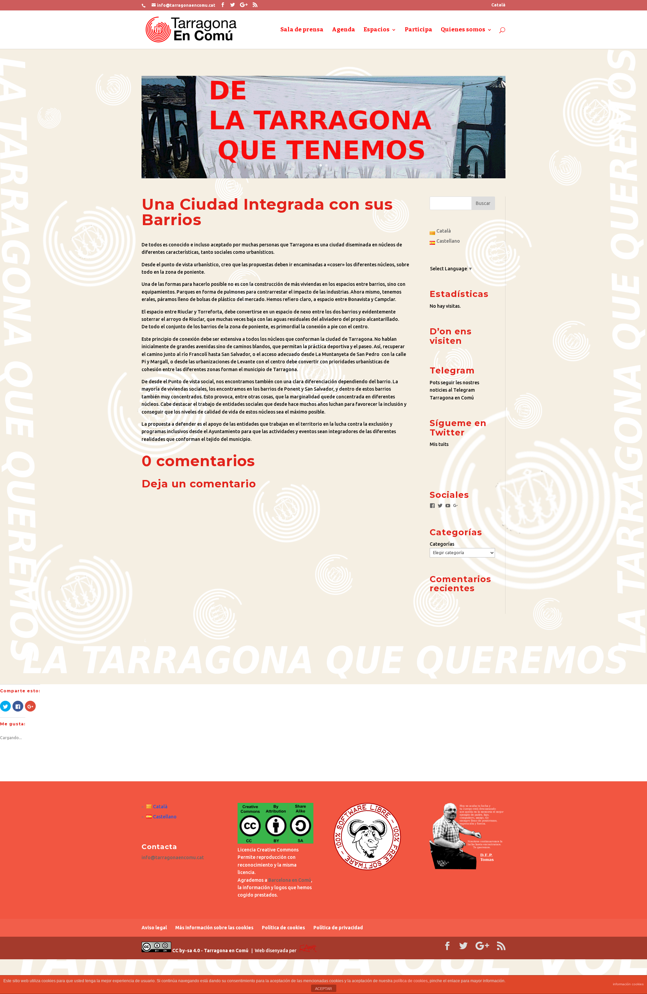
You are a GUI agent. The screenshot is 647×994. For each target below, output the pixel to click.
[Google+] (455, 505)
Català (498, 5)
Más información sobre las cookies (214, 927)
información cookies (628, 984)
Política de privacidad (338, 927)
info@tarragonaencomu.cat (173, 857)
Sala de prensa (302, 30)
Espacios (377, 30)
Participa (418, 30)
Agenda (343, 30)
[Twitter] (440, 505)
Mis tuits (439, 444)
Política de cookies (283, 927)
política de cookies (411, 980)
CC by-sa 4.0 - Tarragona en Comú (209, 950)
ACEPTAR (323, 989)
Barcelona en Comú (289, 880)
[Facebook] (432, 505)
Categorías (442, 544)
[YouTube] (448, 505)
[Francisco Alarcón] (308, 950)
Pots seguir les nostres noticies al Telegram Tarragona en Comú (454, 390)
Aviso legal (154, 927)
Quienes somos (463, 30)
